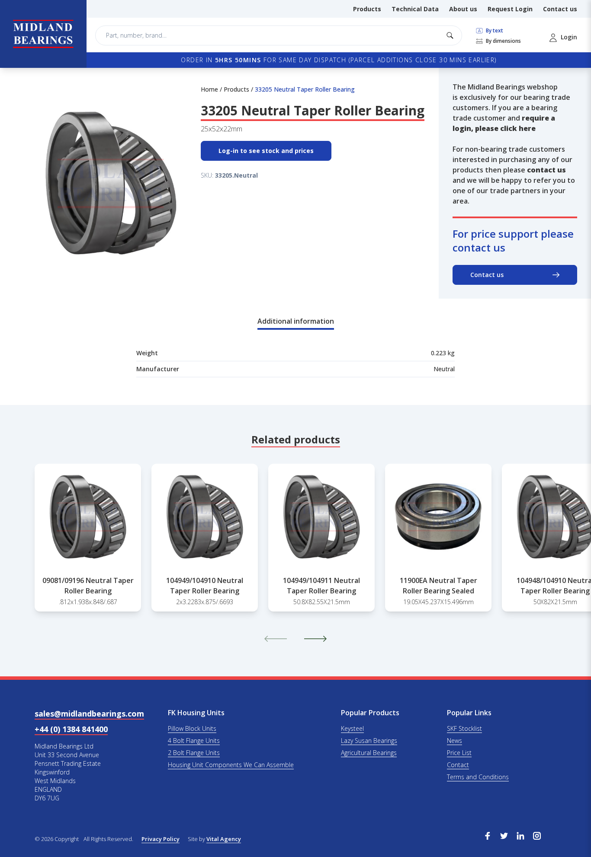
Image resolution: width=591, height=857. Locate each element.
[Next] (315, 638)
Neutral (444, 369)
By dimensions (503, 41)
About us (463, 9)
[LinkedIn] (520, 835)
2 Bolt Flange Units (194, 753)
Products (367, 9)
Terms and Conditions (478, 777)
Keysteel (352, 728)
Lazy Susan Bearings (369, 740)
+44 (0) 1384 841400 (71, 729)
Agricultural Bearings (369, 753)
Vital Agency (223, 839)
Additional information (295, 321)
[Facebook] (487, 835)
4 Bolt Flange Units (194, 740)
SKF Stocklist (464, 728)
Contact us (560, 9)
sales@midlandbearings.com (89, 713)
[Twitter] (504, 835)
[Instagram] (537, 835)
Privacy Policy (160, 839)
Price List (459, 753)
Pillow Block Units (192, 728)
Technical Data (415, 9)
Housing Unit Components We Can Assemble (231, 765)
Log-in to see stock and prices (266, 151)
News (454, 740)
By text (494, 30)
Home (209, 89)
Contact (458, 765)
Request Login (510, 9)
